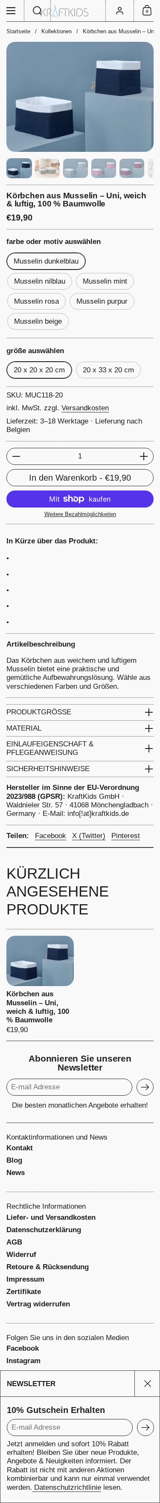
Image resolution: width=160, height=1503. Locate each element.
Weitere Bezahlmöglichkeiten (80, 514)
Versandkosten (85, 408)
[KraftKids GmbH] (80, 11)
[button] (37, 10)
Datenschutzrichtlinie (66, 1487)
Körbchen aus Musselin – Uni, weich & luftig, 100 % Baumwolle (40, 985)
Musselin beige (38, 321)
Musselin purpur (102, 301)
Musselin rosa (36, 301)
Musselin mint (105, 281)
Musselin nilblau (39, 281)
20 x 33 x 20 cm (108, 370)
